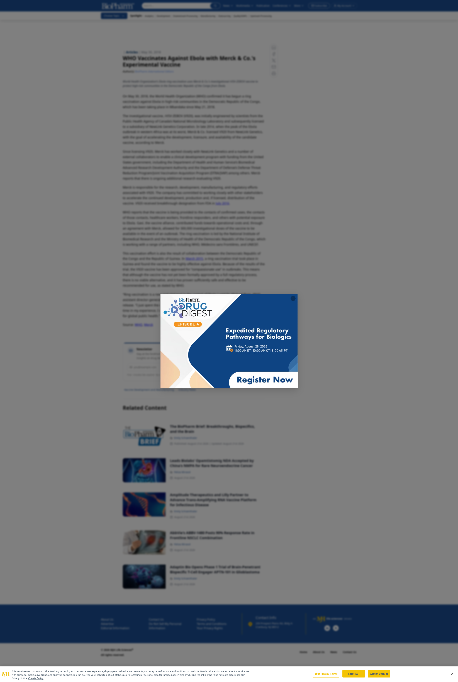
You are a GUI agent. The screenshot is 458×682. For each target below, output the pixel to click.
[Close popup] (293, 298)
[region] (229, 674)
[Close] (452, 674)
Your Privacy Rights (326, 673)
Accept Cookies (379, 673)
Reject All (353, 673)
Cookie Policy (35, 678)
